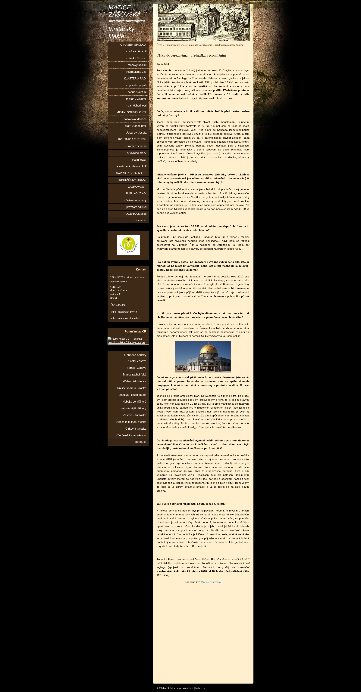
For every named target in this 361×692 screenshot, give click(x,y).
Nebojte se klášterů (134, 401)
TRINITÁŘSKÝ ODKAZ (131, 179)
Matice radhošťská (134, 374)
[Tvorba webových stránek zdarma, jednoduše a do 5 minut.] (180, 688)
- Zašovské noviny (135, 200)
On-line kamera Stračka (131, 388)
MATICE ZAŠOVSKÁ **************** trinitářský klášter (126, 22)
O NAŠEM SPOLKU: (133, 44)
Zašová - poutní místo (132, 394)
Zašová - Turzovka (134, 415)
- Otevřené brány (136, 152)
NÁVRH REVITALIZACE (131, 173)
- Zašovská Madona (134, 119)
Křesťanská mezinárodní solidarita (131, 438)
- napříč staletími (136, 92)
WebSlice (188, 688)
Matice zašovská (211, 581)
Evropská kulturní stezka (131, 421)
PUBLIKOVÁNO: (135, 193)
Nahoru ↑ (200, 688)
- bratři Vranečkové (134, 125)
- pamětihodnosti (136, 105)
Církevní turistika (135, 428)
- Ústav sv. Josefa (135, 132)
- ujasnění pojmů (136, 85)
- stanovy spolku (136, 64)
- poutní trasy (138, 159)
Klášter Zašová (137, 361)
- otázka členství (136, 58)
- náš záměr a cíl (136, 51)
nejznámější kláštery (133, 408)
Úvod (159, 45)
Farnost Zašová (136, 367)
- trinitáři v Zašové (135, 98)
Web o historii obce (134, 381)
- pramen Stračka (135, 146)
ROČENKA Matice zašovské (135, 217)
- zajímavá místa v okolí (131, 166)
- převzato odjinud (135, 207)
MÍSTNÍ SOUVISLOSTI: (131, 112)
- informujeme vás (175, 45)
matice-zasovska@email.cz (125, 318)
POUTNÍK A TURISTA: (132, 139)
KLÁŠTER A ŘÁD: (135, 78)
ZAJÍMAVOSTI (137, 186)
